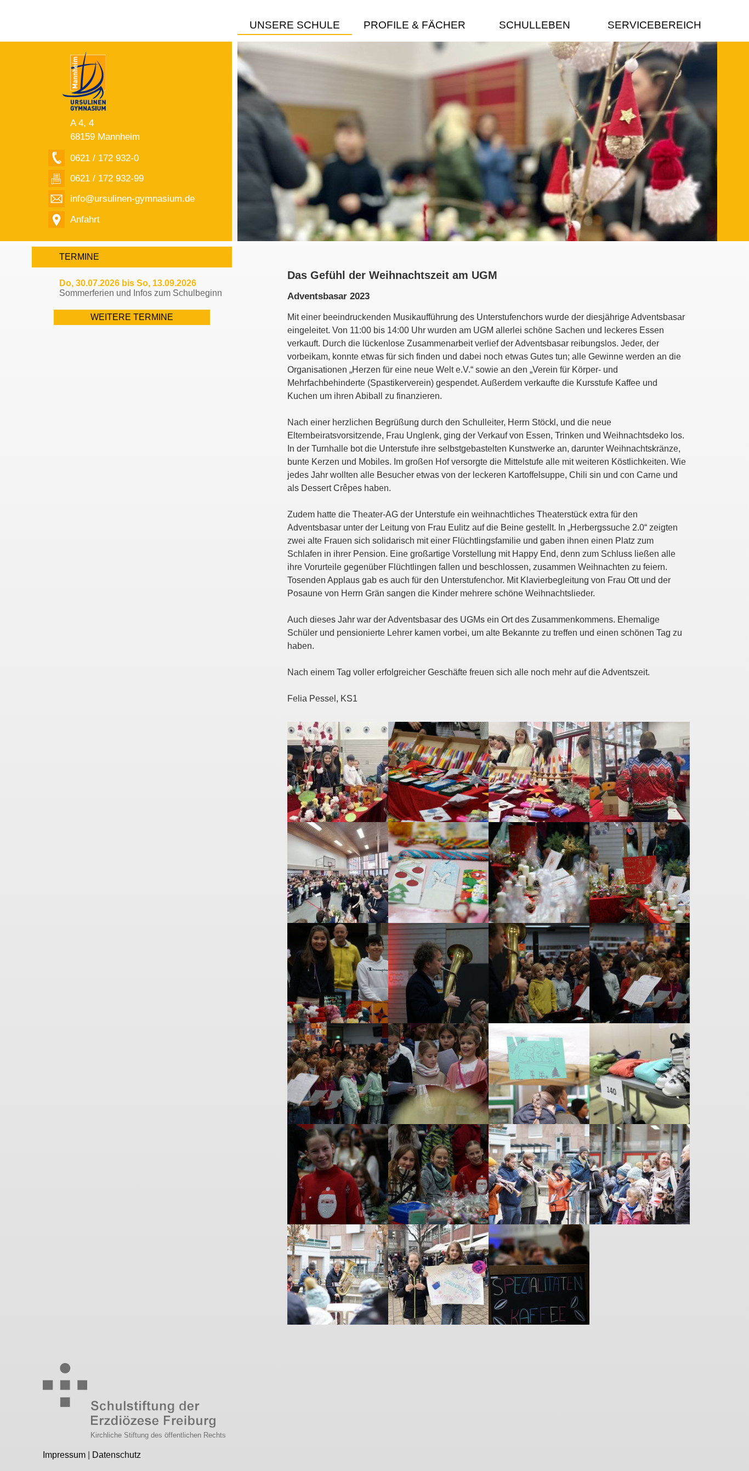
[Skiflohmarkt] (639, 1072)
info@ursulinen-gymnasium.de (132, 198)
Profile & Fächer (415, 25)
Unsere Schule (294, 25)
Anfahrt (85, 219)
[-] (337, 771)
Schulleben (534, 25)
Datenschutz (116, 1454)
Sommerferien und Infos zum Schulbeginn (140, 288)
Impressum (64, 1454)
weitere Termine (131, 317)
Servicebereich (654, 25)
